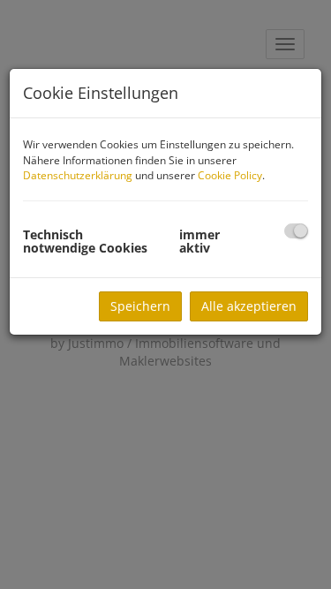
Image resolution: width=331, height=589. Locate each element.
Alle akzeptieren (249, 306)
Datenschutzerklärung (77, 175)
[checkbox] (296, 230)
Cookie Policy (230, 175)
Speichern (140, 306)
